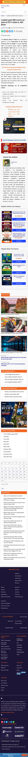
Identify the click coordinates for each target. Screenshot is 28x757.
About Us (19, 665)
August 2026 (11, 434)
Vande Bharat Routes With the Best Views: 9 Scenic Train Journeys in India (14, 537)
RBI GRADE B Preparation (4, 658)
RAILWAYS (19, 645)
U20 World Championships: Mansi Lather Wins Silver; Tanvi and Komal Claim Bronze (14, 532)
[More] (24, 5)
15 (20, 471)
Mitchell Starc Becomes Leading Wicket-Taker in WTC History (14, 513)
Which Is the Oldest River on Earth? (10, 314)
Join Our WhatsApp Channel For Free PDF (14, 140)
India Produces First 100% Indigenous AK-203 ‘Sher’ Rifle (14, 517)
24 (2, 477)
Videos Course (4, 685)
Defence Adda (18, 623)
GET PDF (24, 755)
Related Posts (5, 294)
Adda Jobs (10, 621)
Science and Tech (5, 605)
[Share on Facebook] (10, 31)
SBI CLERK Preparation (4, 643)
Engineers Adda (9, 627)
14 (17, 471)
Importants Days (19, 596)
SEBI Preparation (5, 646)
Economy (17, 594)
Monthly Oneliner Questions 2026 (13, 396)
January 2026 (7, 451)
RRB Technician (5, 665)
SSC (18, 642)
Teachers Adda (23, 616)
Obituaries (3, 601)
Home (2, 15)
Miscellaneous (4, 608)
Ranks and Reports (5, 603)
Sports (2, 587)
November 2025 (8, 456)
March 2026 (7, 446)
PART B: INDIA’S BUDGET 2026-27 (14, 379)
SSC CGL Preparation (4, 652)
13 (13, 471)
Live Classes (4, 683)
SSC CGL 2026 (4, 670)
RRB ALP (3, 667)
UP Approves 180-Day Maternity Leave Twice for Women (13, 541)
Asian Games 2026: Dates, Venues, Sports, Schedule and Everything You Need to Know (13, 527)
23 (24, 474)
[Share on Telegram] (5, 31)
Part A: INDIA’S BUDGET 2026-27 (13, 377)
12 (9, 471)
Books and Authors (5, 596)
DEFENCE (19, 649)
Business (17, 587)
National (17, 573)
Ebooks (3, 687)
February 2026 (7, 449)
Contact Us (19, 667)
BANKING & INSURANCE (20, 639)
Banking (17, 583)
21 (17, 474)
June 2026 (6, 439)
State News (18, 578)
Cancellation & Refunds (7, 746)
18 (6, 474)
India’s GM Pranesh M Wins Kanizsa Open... (12, 333)
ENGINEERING (20, 652)
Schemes (3, 592)
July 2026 (6, 436)
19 (9, 474)
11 (5, 471)
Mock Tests (3, 680)
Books (2, 690)
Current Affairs (18, 621)
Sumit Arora (5, 27)
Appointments (18, 580)
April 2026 (6, 444)
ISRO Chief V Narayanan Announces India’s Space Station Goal (13, 554)
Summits (17, 592)
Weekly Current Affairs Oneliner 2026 (14, 391)
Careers (21, 673)
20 (13, 474)
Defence (17, 589)
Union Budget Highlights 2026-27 (13, 382)
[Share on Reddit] (7, 31)
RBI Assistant (4, 655)
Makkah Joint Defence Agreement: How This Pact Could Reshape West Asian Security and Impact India (14, 508)
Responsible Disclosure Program (10, 744)
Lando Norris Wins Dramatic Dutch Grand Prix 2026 (14, 546)
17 (2, 474)
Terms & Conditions (19, 746)
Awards (3, 589)
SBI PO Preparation (6, 640)
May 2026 (6, 441)
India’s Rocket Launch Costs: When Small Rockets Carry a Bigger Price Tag (14, 550)
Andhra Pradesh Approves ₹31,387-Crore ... (12, 352)
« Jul (2, 488)
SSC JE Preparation (6, 648)
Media (18, 670)
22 (21, 474)
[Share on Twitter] (12, 31)
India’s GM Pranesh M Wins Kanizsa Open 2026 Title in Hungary (14, 499)
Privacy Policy (5, 749)
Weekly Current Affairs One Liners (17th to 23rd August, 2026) (14, 558)
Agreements (4, 594)
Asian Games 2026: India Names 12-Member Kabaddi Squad (13, 521)
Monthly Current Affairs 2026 (12, 394)
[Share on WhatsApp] (2, 31)
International (18, 575)
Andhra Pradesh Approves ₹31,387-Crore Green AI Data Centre (14, 503)
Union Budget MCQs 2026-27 (12, 374)
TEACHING (19, 647)
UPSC (18, 654)
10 (2, 471)
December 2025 (8, 454)
